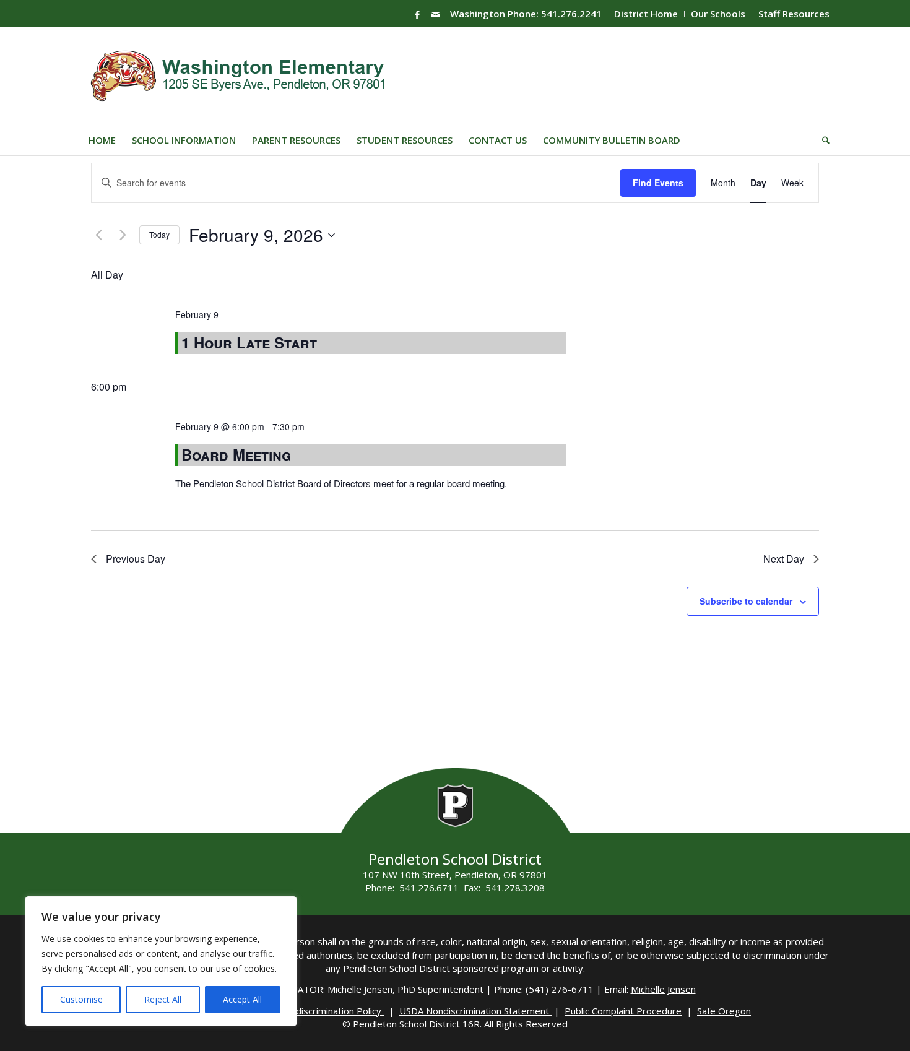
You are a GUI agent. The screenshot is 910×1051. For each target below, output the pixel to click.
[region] (161, 961)
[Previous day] (98, 235)
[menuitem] (646, 14)
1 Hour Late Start (249, 342)
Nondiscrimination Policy (331, 1011)
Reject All (162, 999)
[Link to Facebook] (417, 14)
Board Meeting (236, 454)
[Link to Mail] (436, 14)
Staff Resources (794, 13)
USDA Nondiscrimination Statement (475, 1011)
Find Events (658, 182)
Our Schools (718, 13)
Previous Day (135, 558)
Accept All (242, 999)
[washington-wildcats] (242, 75)
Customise (81, 999)
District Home (646, 13)
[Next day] (122, 235)
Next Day (783, 558)
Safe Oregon (724, 1011)
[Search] (822, 139)
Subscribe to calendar (746, 601)
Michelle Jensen (663, 989)
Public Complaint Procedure (623, 1011)
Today (159, 234)
